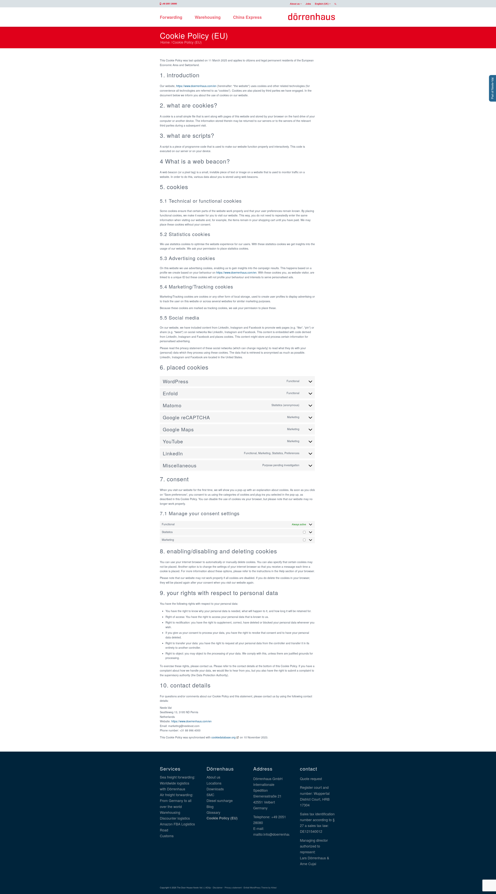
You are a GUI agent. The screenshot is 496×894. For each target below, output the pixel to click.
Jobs (308, 3)
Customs (167, 835)
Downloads (215, 788)
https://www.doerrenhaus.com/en (196, 86)
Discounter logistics (175, 818)
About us (295, 3)
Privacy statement (233, 887)
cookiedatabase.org (223, 737)
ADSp (208, 887)
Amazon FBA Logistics (177, 823)
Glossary (213, 812)
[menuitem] (296, 4)
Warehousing (170, 812)
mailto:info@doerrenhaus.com (276, 834)
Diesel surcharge (220, 800)
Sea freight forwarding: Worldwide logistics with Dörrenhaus (177, 782)
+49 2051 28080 (169, 3)
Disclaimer (218, 887)
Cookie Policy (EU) (194, 35)
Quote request (311, 778)
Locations (214, 782)
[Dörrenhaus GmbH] (311, 17)
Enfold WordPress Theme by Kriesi (260, 887)
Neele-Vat (197, 887)
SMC (210, 794)
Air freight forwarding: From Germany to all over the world (176, 800)
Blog (210, 806)
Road (164, 829)
